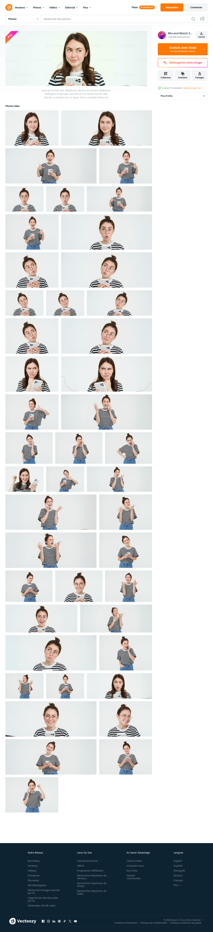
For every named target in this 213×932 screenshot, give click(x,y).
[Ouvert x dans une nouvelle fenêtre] (70, 921)
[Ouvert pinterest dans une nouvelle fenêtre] (59, 921)
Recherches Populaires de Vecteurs (91, 877)
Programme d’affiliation (90, 870)
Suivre (201, 36)
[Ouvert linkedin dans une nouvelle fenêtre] (54, 921)
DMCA (80, 865)
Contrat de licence (87, 860)
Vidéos (53, 7)
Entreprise (34, 875)
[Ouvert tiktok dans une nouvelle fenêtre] (64, 921)
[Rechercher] (193, 19)
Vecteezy (33, 865)
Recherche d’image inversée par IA (44, 891)
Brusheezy (34, 860)
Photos (37, 7)
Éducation (33, 880)
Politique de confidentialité (153, 922)
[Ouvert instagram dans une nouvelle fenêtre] (48, 921)
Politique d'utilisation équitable (185, 922)
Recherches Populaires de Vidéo (91, 892)
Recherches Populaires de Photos (91, 885)
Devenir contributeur (134, 877)
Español (178, 865)
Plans (135, 7)
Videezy (32, 870)
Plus (85, 7)
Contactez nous (135, 865)
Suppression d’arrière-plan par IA (43, 899)
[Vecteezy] (8, 7)
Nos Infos (132, 870)
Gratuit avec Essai (182, 49)
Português (179, 870)
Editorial (70, 7)
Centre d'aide (134, 860)
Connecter (196, 7)
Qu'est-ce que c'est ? (192, 88)
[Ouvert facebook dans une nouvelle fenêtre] (43, 921)
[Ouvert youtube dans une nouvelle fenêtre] (75, 921)
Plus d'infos (166, 95)
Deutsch (178, 875)
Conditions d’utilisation (125, 922)
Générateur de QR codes (42, 905)
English (178, 860)
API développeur (37, 885)
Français (178, 880)
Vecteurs (20, 7)
